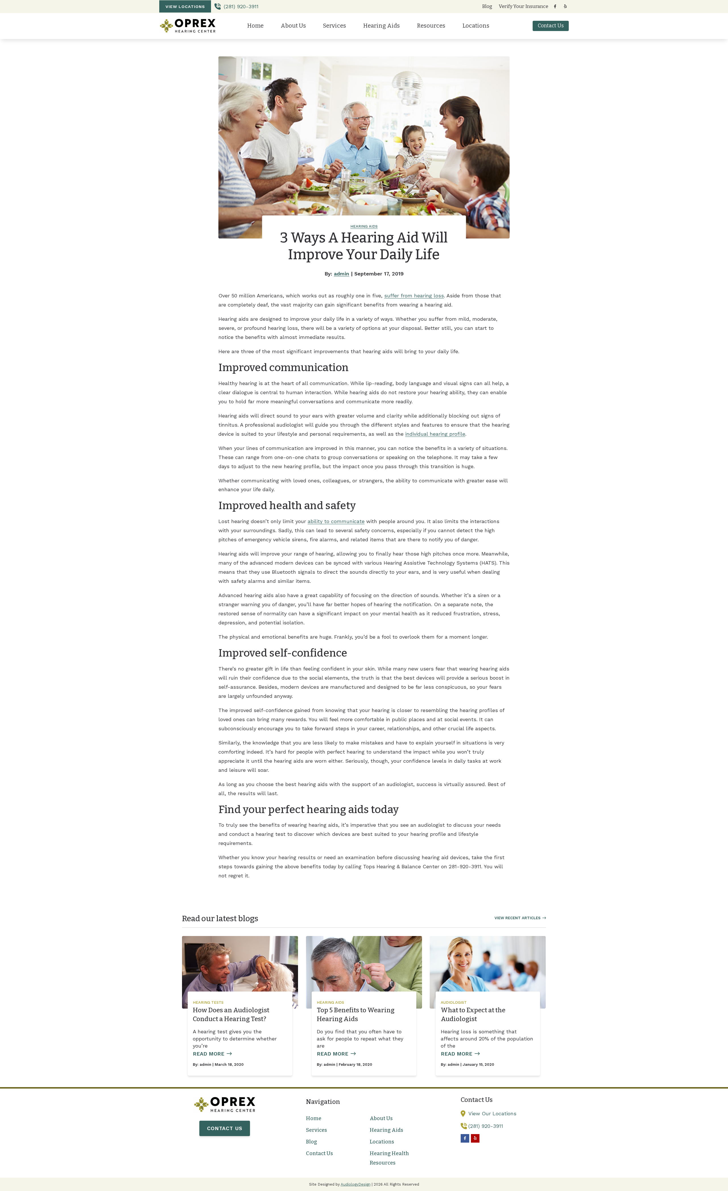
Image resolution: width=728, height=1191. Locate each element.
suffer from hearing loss (414, 296)
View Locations (185, 6)
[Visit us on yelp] (565, 6)
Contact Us (224, 1128)
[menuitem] (487, 6)
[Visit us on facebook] (555, 6)
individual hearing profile (435, 434)
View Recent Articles (518, 918)
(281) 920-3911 (240, 6)
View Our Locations (492, 1113)
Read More (208, 1054)
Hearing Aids (364, 226)
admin (341, 274)
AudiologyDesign (356, 1184)
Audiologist (454, 1002)
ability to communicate (336, 521)
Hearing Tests (208, 1002)
